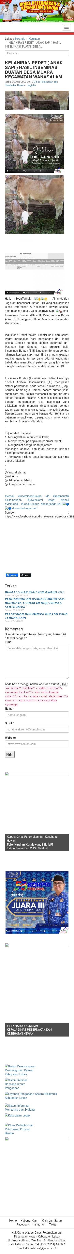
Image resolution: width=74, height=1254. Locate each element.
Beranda (20, 38)
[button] (37, 559)
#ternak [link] (9, 496)
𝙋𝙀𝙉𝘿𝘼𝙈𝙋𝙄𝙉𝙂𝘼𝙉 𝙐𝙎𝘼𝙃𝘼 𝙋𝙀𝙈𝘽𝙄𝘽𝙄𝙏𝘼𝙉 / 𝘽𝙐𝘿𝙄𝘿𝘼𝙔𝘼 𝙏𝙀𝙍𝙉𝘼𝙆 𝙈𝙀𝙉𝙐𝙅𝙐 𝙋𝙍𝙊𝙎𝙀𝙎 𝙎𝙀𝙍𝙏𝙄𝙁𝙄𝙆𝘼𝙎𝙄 (35, 603)
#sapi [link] (51, 500)
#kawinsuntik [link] (61, 496)
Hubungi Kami (29, 1220)
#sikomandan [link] (13, 500)
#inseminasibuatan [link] (30, 496)
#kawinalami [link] (35, 500)
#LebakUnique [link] (30, 504)
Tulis (8, 642)
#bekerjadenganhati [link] (24, 508)
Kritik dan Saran (52, 1220)
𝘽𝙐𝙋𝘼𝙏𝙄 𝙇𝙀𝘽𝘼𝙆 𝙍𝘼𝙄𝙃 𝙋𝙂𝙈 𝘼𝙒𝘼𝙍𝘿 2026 (34, 592)
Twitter (53, 1224)
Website (10, 737)
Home (13, 1220)
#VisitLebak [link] (12, 504)
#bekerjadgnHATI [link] (52, 504)
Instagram (39, 1224)
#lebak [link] (65, 500)
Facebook (23, 1224)
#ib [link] (47, 496)
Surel (9, 723)
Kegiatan (34, 38)
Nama (9, 708)
